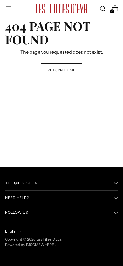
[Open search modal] (102, 9)
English (11, 231)
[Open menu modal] (8, 9)
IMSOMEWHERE (40, 245)
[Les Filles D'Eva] (61, 9)
